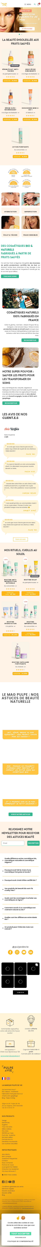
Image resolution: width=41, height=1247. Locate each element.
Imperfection (30, 212)
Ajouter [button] (10, 81)
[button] (2, 19)
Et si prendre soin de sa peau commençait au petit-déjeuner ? (20, 803)
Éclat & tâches (10, 235)
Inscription (33, 843)
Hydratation (10, 212)
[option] (7, 1078)
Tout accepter (20, 1233)
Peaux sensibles (30, 235)
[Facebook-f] (10, 952)
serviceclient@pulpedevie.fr (10, 1056)
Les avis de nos (14, 416)
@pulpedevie (20, 946)
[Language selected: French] (19, 1078)
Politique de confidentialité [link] (20, 1241)
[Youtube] (24, 952)
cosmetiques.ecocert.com (9, 1203)
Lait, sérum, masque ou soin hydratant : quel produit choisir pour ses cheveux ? (20, 734)
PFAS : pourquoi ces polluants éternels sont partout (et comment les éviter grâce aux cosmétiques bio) (20, 769)
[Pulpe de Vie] (4, 4)
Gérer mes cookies (10, 1175)
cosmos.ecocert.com (28, 1208)
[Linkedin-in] (30, 952)
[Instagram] (17, 952)
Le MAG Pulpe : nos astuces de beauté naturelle (20, 698)
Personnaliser (20, 1237)
